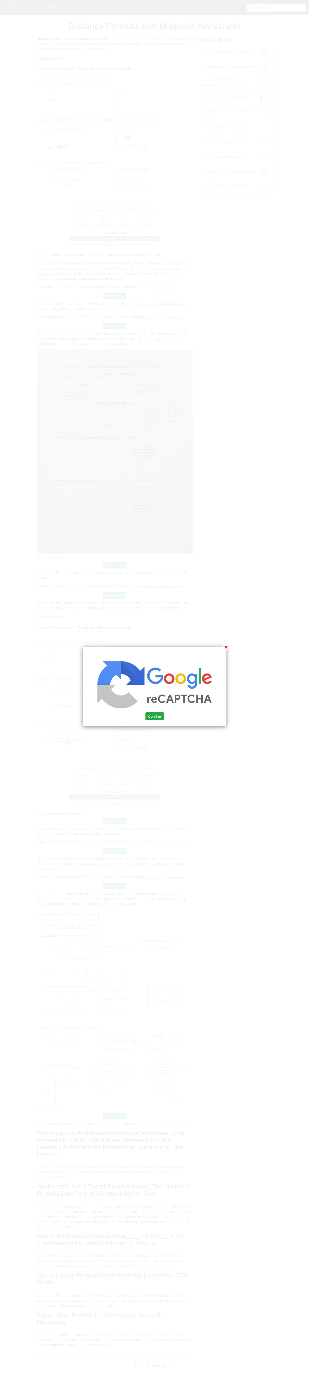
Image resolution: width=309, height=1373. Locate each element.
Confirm (154, 716)
